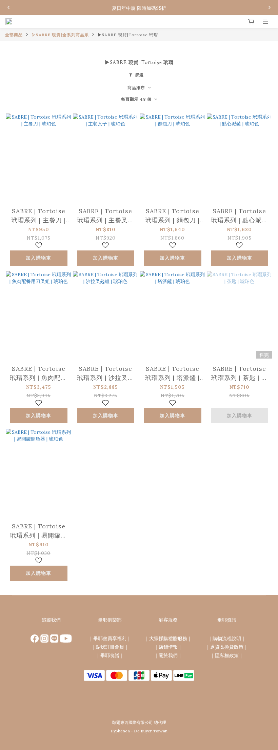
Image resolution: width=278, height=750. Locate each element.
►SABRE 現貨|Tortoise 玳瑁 (128, 34)
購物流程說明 (227, 638)
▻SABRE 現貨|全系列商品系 (60, 34)
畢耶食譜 (109, 655)
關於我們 (168, 655)
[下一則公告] (269, 7)
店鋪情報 (168, 647)
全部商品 (14, 34)
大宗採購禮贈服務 (168, 638)
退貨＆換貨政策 (226, 647)
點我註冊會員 (110, 647)
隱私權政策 (227, 655)
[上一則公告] (8, 7)
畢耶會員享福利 (109, 638)
